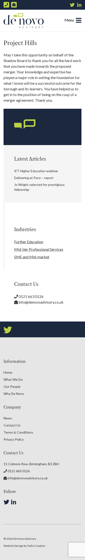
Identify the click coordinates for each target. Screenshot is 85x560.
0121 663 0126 (30, 296)
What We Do (13, 379)
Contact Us (12, 425)
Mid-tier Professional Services (38, 249)
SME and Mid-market (31, 257)
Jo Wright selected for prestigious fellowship (39, 187)
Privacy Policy (14, 439)
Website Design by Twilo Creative (24, 545)
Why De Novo (14, 394)
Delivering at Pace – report (34, 178)
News (8, 418)
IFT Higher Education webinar (36, 171)
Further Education (28, 241)
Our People (12, 386)
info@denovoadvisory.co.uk (41, 302)
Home (8, 372)
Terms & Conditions (18, 432)
